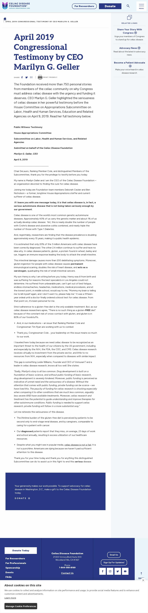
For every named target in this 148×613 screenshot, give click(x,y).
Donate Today (20, 550)
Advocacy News (128, 48)
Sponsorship (12, 567)
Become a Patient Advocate (129, 62)
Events (9, 572)
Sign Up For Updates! (113, 562)
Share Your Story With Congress (129, 31)
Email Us (114, 555)
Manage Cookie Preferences (21, 606)
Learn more (10, 597)
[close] (143, 580)
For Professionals (15, 563)
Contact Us (67, 573)
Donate (110, 6)
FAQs (8, 577)
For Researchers (84, 6)
